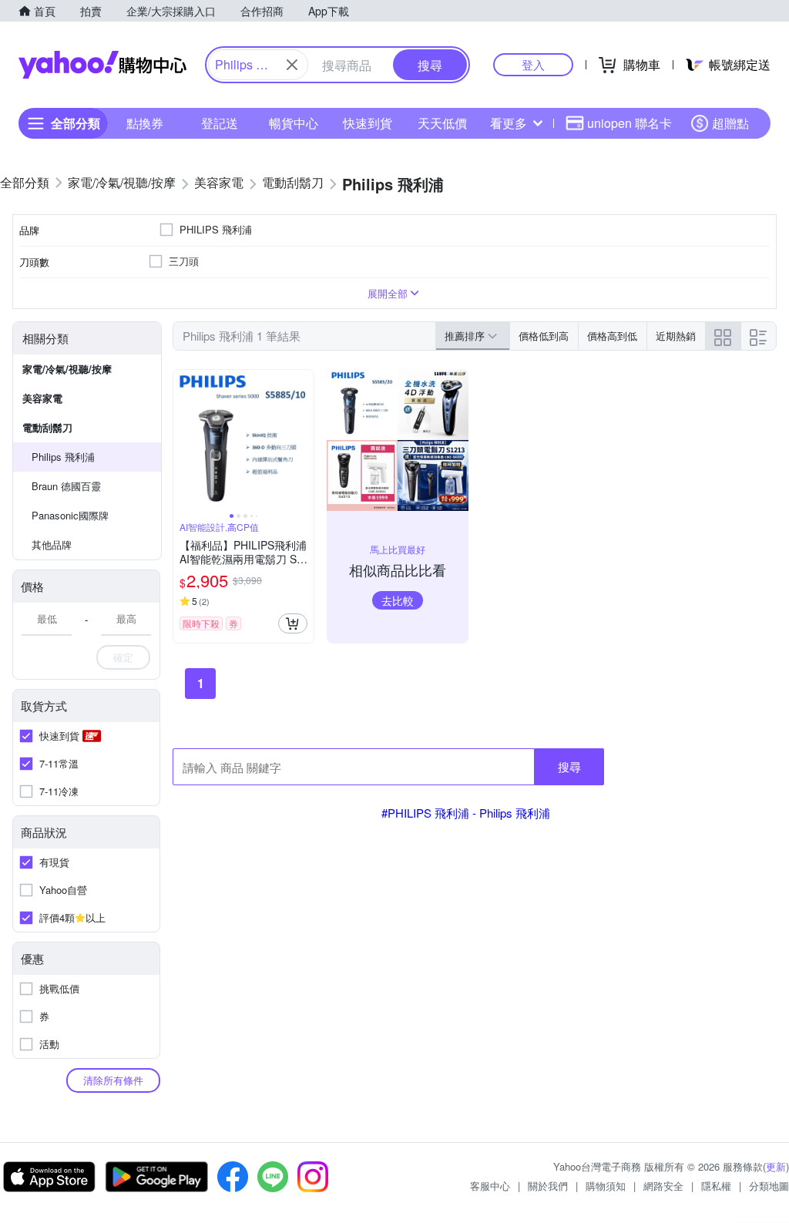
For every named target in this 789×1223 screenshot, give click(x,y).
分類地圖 (769, 1185)
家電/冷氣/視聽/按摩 (67, 368)
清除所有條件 (113, 1080)
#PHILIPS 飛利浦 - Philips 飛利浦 (465, 813)
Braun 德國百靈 (66, 486)
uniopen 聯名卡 (629, 123)
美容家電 (42, 398)
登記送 (219, 123)
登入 (533, 64)
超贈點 (730, 123)
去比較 (397, 600)
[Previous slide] (183, 440)
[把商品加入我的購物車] (292, 623)
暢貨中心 (293, 123)
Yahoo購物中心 (102, 64)
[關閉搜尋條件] (292, 64)
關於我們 (548, 1185)
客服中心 (490, 1185)
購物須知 (606, 1185)
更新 (776, 1166)
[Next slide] (304, 440)
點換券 (144, 123)
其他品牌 (52, 544)
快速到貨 (367, 123)
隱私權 (716, 1185)
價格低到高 (544, 335)
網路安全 (663, 1185)
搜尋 (569, 766)
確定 (123, 657)
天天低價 (442, 123)
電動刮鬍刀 (47, 427)
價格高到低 (612, 335)
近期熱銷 (676, 335)
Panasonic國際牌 (70, 515)
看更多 (508, 123)
